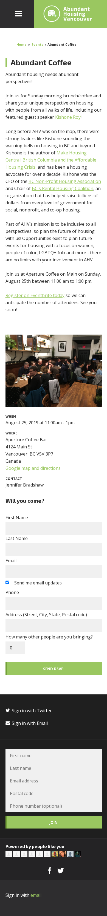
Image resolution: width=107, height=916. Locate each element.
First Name (16, 517)
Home (21, 44)
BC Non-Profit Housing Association (65, 181)
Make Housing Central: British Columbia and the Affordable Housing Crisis (50, 160)
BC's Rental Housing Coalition (62, 188)
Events (37, 44)
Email (10, 561)
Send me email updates (38, 583)
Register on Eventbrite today (34, 295)
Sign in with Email (29, 723)
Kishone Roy (68, 117)
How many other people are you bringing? (49, 637)
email (35, 895)
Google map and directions (33, 468)
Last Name (16, 538)
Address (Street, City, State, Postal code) (46, 615)
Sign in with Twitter (31, 711)
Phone (12, 592)
